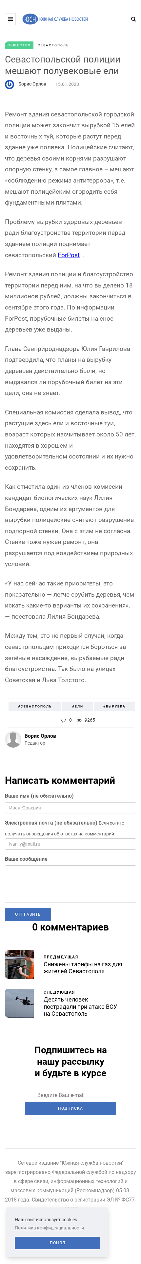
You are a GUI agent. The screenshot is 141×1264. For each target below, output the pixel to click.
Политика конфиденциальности (49, 1227)
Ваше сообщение (26, 859)
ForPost (69, 255)
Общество (19, 45)
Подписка (70, 1108)
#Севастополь (35, 706)
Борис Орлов (32, 84)
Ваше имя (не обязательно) (39, 796)
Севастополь (53, 45)
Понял (57, 1243)
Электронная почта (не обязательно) (51, 823)
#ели (77, 706)
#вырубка (114, 706)
